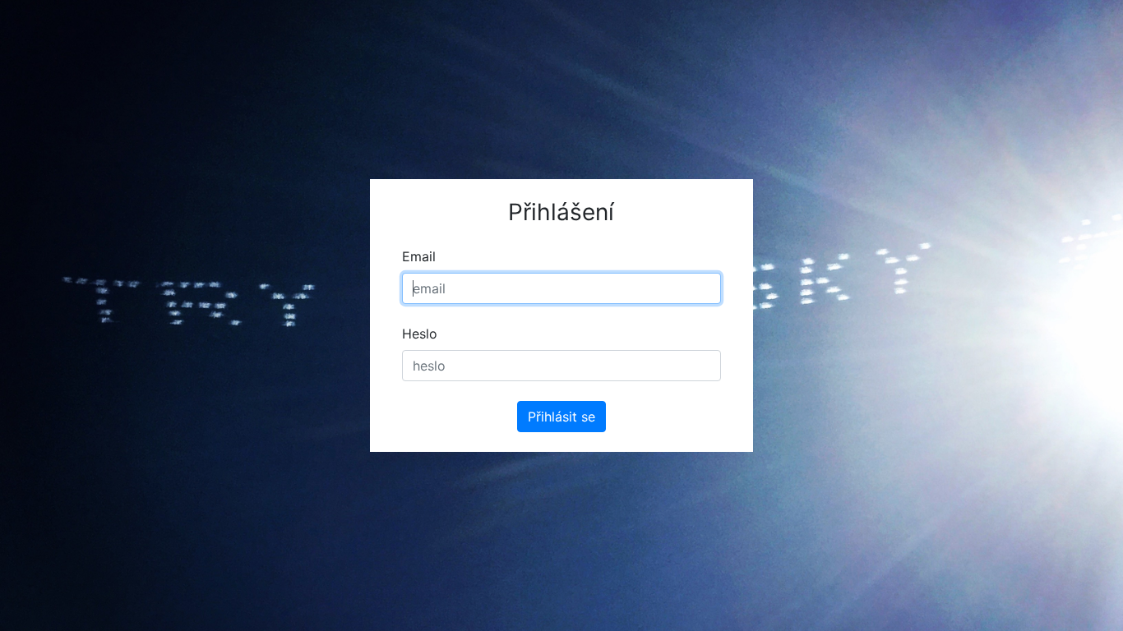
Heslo (419, 333)
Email (419, 256)
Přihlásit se (561, 416)
